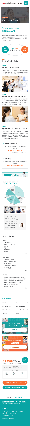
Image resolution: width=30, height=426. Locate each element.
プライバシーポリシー (12, 413)
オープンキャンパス (6, 411)
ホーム (3, 397)
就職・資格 (9, 397)
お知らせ (4, 413)
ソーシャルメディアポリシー (7, 415)
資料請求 (21, 411)
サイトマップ (14, 411)
